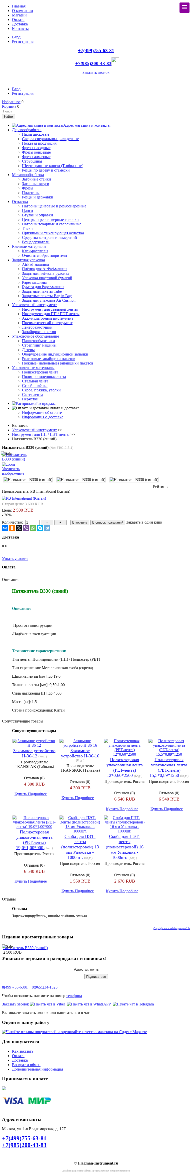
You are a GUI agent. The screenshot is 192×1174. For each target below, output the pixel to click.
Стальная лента (35, 381)
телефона (74, 995)
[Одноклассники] (12, 528)
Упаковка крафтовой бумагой (47, 278)
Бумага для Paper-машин (43, 287)
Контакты (20, 28)
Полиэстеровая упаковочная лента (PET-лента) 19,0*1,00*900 (34, 839)
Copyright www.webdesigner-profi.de (172, 928)
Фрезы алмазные (36, 157)
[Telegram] (47, 528)
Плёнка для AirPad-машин (44, 269)
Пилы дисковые (35, 134)
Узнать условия (15, 558)
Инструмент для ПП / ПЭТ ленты (51, 314)
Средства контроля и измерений (49, 237)
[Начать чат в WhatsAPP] (89, 1004)
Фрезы (27, 188)
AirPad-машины (35, 264)
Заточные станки (36, 179)
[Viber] (26, 528)
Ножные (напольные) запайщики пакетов (57, 363)
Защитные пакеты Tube (42, 291)
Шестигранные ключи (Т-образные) (52, 166)
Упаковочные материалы (33, 367)
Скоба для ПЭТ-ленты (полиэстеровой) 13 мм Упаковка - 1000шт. (80, 847)
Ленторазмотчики (37, 327)
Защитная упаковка (28, 260)
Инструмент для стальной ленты (50, 309)
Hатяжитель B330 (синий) (25, 948)
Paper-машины (34, 282)
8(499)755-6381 (15, 987)
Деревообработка (27, 130)
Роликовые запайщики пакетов (48, 359)
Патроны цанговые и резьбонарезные (54, 206)
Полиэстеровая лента (40, 372)
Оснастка (20, 201)
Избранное (11, 102)
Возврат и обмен (26, 1065)
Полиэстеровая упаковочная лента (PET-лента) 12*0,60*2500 (124, 767)
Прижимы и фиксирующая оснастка (53, 233)
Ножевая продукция (39, 143)
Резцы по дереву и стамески (46, 170)
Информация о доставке (42, 417)
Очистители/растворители (44, 255)
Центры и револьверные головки (50, 219)
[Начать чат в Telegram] (133, 1004)
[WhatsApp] (33, 528)
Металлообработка (28, 175)
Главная (19, 6)
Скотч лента (32, 394)
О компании (22, 10)
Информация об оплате (42, 412)
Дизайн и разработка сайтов (76, 1171)
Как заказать (22, 1051)
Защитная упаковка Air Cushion (49, 300)
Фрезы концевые (36, 152)
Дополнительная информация (37, 1069)
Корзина (9, 106)
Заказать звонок (96, 72)
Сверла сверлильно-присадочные (50, 139)
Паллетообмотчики (38, 341)
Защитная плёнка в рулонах (45, 273)
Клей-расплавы (35, 251)
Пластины (31, 192)
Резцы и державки (37, 197)
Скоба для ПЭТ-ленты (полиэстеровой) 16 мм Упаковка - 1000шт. (125, 847)
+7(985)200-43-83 (93, 63)
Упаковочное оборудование (35, 336)
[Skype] (40, 528)
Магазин (19, 15)
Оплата (18, 19)
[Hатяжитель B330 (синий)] (28, 479)
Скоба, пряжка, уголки (41, 390)
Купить (21, 794)
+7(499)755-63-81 (96, 50)
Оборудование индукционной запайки (55, 354)
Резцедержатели (36, 242)
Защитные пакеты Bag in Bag (47, 296)
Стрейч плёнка (35, 385)
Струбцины (32, 161)
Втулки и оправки (37, 215)
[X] (19, 528)
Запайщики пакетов (39, 332)
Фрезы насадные (36, 148)
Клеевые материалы (29, 246)
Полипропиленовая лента (44, 376)
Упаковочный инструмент (34, 305)
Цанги (27, 210)
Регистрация (23, 41)
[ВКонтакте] (5, 528)
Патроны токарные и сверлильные (51, 224)
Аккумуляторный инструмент (47, 318)
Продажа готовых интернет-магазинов (111, 1171)
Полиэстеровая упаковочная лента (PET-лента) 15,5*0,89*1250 (168, 767)
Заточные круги (35, 183)
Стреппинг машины (39, 345)
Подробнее (37, 794)
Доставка (20, 24)
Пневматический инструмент (47, 323)
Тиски (27, 228)
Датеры (28, 350)
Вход (16, 37)
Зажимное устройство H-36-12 (34, 753)
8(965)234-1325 (45, 987)
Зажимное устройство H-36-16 (80, 753)
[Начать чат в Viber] (47, 1004)
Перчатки (30, 399)
